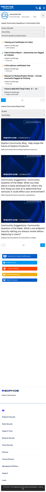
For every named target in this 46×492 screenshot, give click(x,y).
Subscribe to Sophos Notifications (19, 256)
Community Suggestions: (14, 179)
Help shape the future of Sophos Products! (22, 144)
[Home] (10, 7)
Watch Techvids (12, 280)
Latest (11, 46)
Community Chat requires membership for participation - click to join (23, 488)
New (43, 15)
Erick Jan (9, 60)
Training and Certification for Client (18, 42)
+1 (37, 89)
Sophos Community (12, 94)
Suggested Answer (2, 42)
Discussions (25, 17)
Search (37, 8)
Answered (2, 52)
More (34, 17)
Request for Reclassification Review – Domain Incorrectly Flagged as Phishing (23, 77)
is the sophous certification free (17, 65)
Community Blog (14, 17)
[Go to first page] (22, 100)
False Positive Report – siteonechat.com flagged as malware (24, 53)
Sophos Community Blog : (14, 143)
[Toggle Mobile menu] (43, 8)
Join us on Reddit (13, 269)
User (40, 8)
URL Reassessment (13, 274)
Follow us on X (11, 262)
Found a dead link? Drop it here (17, 89)
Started (11, 92)
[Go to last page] (24, 245)
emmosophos (10, 48)
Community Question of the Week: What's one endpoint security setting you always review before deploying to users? (23, 230)
